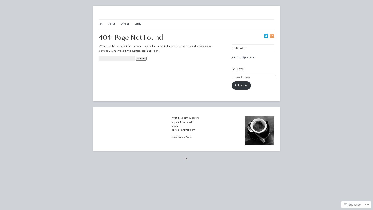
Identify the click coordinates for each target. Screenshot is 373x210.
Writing (125, 23)
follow (238, 69)
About (111, 23)
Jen (100, 23)
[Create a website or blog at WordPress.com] (186, 159)
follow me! (241, 85)
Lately (138, 23)
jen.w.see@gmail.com (243, 57)
